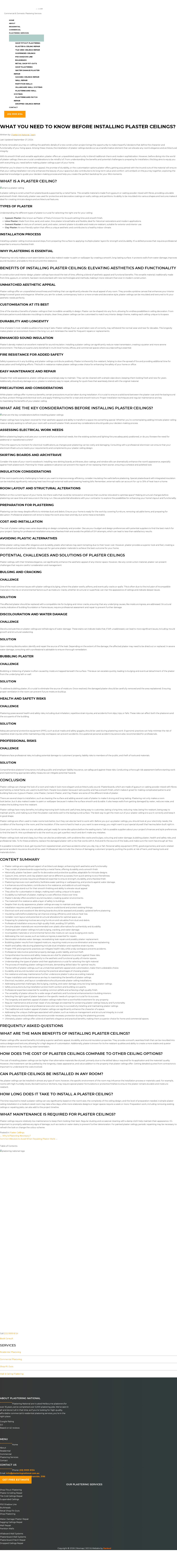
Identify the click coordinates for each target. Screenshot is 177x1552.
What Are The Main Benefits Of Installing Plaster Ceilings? (65, 1033)
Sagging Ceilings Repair (11, 1522)
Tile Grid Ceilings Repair (11, 1496)
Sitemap (80, 1548)
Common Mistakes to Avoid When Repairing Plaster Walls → (29, 1139)
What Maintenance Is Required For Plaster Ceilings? (58, 1114)
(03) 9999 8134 (11, 1333)
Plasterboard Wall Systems (13, 1537)
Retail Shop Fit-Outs (10, 1511)
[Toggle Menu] (26, 38)
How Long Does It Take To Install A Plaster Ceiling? (56, 1094)
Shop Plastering (7, 1514)
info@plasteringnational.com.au (22, 1473)
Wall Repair (5, 1525)
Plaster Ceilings (17, 1132)
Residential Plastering (10, 1352)
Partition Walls (7, 1528)
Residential (5, 1451)
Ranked (107, 1548)
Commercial (6, 1454)
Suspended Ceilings (9, 1499)
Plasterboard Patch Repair (13, 1540)
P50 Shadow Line (8, 1504)
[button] (30, 33)
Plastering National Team (23, 135)
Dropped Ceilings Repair (11, 1543)
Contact (4, 1460)
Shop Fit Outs (6, 1366)
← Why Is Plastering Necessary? (15, 1136)
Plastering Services (9, 1457)
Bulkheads (5, 1508)
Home (15, 1444)
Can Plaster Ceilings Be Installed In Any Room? (51, 1074)
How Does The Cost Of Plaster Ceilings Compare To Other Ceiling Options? (81, 1053)
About (3, 1448)
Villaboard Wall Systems (11, 1534)
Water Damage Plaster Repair (14, 1519)
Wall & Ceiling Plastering (11, 1374)
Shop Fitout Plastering (11, 1490)
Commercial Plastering (11, 1359)
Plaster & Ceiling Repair (11, 1493)
